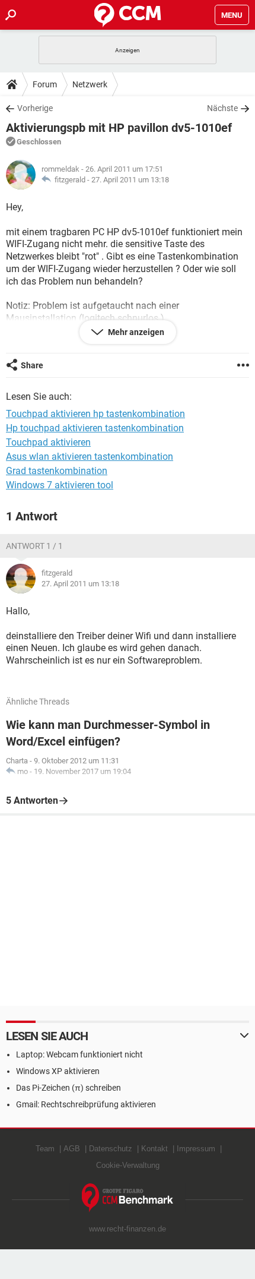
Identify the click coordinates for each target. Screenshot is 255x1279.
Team (45, 1148)
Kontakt (154, 1148)
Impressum (196, 1148)
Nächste (222, 108)
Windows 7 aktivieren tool (59, 485)
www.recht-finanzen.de (127, 1228)
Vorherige (35, 108)
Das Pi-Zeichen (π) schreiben (68, 1087)
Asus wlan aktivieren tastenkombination (89, 456)
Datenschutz (110, 1148)
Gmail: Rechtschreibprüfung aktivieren (86, 1104)
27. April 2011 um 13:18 (130, 179)
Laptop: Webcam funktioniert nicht (79, 1054)
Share (32, 365)
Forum (45, 84)
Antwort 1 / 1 (34, 546)
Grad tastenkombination (56, 470)
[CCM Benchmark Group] (128, 1197)
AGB (71, 1148)
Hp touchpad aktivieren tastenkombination (95, 428)
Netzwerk (89, 84)
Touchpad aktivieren (48, 442)
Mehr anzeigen (135, 332)
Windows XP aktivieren (58, 1071)
